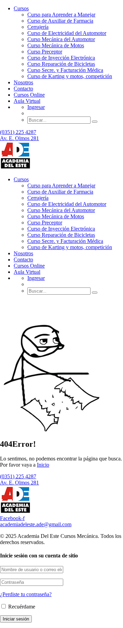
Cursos (21, 8)
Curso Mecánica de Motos (55, 45)
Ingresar (36, 107)
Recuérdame (21, 606)
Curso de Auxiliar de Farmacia (60, 21)
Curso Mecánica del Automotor (61, 39)
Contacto (23, 88)
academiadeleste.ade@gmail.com (35, 524)
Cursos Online (29, 95)
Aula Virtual (27, 101)
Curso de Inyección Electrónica (61, 58)
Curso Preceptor (44, 51)
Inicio (43, 465)
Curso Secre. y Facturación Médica (65, 70)
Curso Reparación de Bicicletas (61, 64)
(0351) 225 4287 (18, 132)
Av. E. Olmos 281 (19, 138)
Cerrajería (38, 27)
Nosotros (23, 82)
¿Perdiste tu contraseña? (26, 594)
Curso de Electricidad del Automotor (66, 33)
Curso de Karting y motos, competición (69, 76)
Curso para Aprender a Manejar (61, 14)
